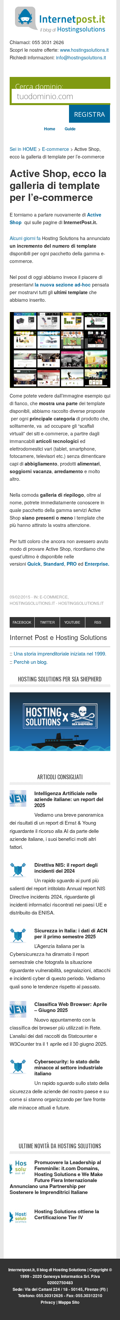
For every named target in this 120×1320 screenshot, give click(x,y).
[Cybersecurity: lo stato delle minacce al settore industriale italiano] (22, 1069)
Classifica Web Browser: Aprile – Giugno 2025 (70, 1007)
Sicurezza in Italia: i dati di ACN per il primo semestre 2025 (70, 933)
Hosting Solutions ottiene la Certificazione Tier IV (66, 1214)
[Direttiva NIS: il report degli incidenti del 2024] (22, 873)
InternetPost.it (60, 20)
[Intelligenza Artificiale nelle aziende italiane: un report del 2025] (22, 801)
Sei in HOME (23, 149)
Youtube (72, 622)
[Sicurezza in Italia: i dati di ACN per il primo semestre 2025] (22, 938)
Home (49, 129)
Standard (53, 563)
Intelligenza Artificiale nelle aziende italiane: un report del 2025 (68, 799)
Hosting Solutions (69, 1270)
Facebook (22, 622)
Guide (70, 129)
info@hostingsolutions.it (81, 57)
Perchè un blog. (31, 661)
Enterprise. (97, 563)
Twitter (47, 622)
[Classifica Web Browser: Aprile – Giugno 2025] (22, 1012)
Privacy (48, 1302)
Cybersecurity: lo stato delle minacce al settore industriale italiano (68, 1067)
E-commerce (55, 149)
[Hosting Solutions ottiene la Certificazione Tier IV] (22, 1219)
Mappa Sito (68, 1302)
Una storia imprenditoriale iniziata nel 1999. (60, 653)
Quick (34, 563)
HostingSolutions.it (32, 603)
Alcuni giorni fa (25, 238)
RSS (97, 622)
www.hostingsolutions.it (84, 49)
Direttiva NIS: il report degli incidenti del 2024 (66, 867)
